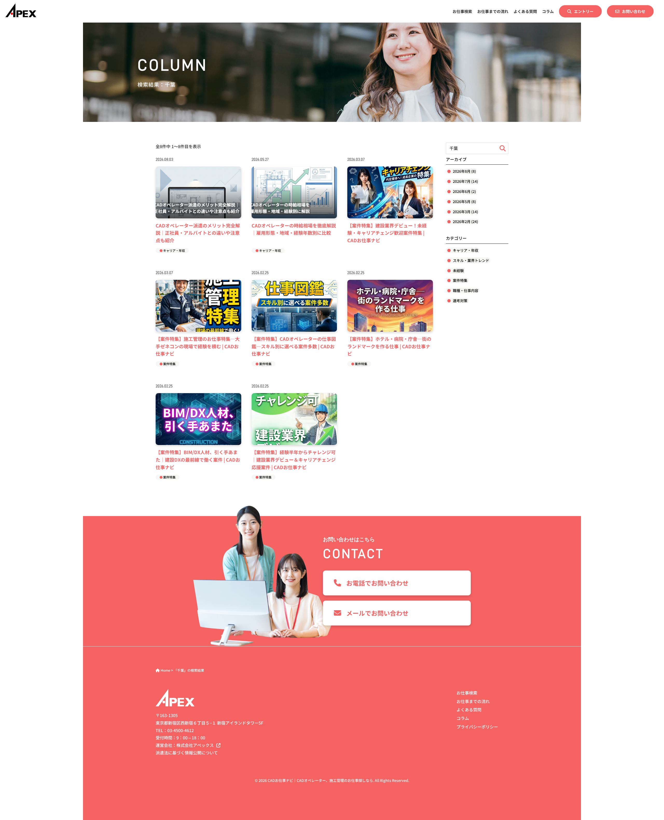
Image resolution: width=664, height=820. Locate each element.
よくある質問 (525, 11)
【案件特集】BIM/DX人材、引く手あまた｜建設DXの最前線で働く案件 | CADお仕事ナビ (198, 459)
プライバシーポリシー (477, 727)
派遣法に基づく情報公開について (187, 752)
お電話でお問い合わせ (377, 582)
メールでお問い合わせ (377, 612)
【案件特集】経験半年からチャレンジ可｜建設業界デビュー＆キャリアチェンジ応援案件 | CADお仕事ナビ (294, 459)
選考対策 (459, 300)
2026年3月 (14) (465, 211)
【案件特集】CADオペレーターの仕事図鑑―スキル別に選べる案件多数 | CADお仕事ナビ (294, 346)
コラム (548, 11)
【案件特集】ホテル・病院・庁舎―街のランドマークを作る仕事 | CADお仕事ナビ (389, 346)
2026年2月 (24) (465, 221)
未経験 (458, 270)
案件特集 (169, 364)
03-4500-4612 (180, 730)
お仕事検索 (462, 11)
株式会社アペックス (195, 745)
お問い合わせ (633, 11)
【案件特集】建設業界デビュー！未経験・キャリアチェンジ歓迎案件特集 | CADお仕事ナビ (387, 233)
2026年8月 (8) (464, 171)
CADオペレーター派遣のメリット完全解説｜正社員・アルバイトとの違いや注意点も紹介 (198, 233)
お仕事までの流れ (492, 11)
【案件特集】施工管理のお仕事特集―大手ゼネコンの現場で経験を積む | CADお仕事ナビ (198, 346)
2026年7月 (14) (465, 181)
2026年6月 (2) (464, 191)
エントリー (583, 11)
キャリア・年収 (174, 250)
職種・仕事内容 (465, 290)
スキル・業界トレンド (470, 260)
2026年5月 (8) (464, 201)
